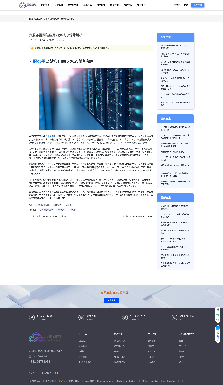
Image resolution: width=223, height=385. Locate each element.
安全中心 (182, 346)
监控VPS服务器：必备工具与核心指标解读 (175, 256)
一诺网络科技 (45, 373)
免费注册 (198, 5)
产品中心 (151, 362)
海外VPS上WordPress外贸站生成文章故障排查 (175, 223)
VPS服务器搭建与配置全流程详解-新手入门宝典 (175, 128)
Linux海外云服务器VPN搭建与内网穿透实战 (175, 158)
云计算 (68, 205)
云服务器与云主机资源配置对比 (173, 152)
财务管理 (182, 357)
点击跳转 (111, 300)
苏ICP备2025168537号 (72, 381)
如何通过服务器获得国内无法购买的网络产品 (175, 207)
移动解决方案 (119, 362)
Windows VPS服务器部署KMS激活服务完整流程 (175, 182)
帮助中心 (128, 5)
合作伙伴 (151, 341)
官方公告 (151, 351)
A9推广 (151, 346)
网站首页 (45, 5)
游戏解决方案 (119, 346)
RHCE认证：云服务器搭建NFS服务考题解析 (175, 79)
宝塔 (56, 373)
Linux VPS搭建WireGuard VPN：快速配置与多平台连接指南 (175, 136)
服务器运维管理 (42, 205)
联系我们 (151, 357)
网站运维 (57, 205)
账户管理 (182, 362)
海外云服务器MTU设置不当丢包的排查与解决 (175, 55)
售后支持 (38, 19)
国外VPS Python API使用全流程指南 (51, 216)
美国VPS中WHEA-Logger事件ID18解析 (175, 166)
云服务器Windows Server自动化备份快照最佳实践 (175, 87)
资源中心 (182, 351)
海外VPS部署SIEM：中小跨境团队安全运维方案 (175, 264)
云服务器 (37, 61)
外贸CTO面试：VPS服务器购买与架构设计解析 (175, 215)
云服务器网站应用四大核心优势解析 (59, 19)
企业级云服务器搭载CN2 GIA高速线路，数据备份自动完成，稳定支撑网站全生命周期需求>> (72, 48)
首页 (31, 19)
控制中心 (182, 341)
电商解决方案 (119, 357)
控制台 (177, 5)
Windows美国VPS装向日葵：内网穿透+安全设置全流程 (175, 144)
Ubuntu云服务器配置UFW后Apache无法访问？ (175, 47)
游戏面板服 (82, 357)
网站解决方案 (119, 341)
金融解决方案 (119, 351)
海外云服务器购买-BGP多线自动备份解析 (175, 103)
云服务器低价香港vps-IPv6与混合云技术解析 (175, 71)
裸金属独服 (82, 346)
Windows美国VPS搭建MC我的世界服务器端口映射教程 (175, 174)
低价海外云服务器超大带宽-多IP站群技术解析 (175, 63)
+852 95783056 (39, 361)
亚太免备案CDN (84, 362)
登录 (186, 5)
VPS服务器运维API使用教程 (141, 216)
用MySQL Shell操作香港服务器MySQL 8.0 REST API (173, 240)
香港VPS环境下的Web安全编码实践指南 (175, 232)
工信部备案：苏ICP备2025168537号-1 (45, 381)
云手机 (81, 351)
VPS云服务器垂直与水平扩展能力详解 (175, 95)
